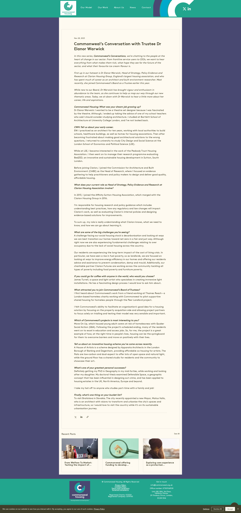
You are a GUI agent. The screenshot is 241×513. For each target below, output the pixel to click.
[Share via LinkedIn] (81, 417)
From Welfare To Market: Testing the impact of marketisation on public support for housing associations (78, 464)
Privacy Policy (99, 509)
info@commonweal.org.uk (161, 485)
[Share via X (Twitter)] (75, 417)
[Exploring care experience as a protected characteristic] (161, 448)
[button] (103, 7)
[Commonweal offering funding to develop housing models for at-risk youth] (120, 448)
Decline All (218, 509)
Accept (230, 509)
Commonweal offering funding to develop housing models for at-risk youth (119, 464)
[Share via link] (87, 417)
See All (176, 434)
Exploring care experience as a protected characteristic (160, 464)
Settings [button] (206, 509)
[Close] (237, 509)
